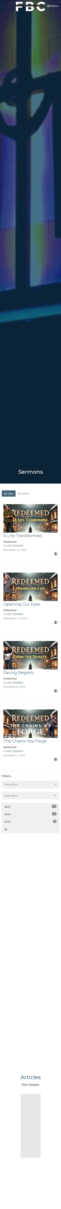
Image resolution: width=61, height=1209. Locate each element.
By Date (8, 493)
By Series (23, 493)
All (5, 829)
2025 (29, 806)
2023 (29, 821)
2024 (29, 814)
